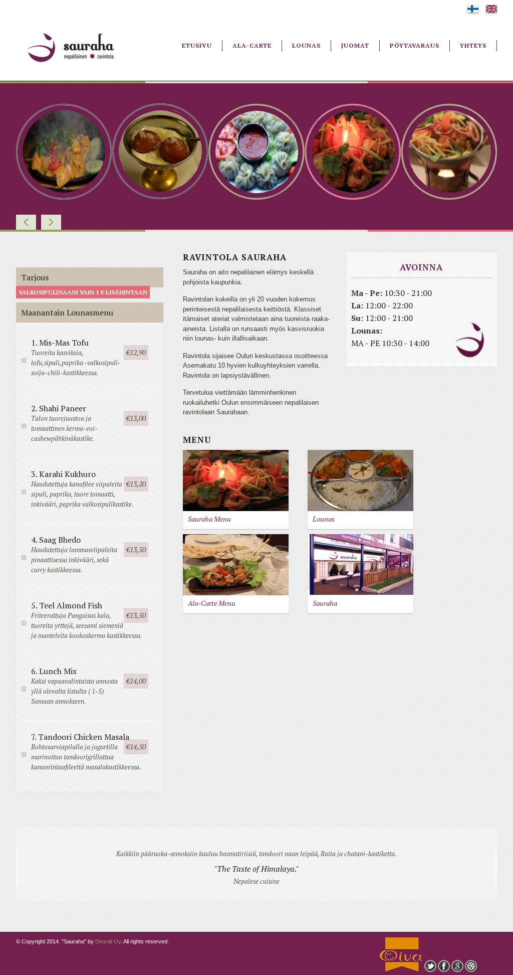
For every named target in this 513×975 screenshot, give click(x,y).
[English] (491, 10)
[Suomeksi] (472, 10)
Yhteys (473, 45)
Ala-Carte (252, 45)
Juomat (355, 45)
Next (51, 222)
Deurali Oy (108, 941)
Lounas (306, 45)
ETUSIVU (197, 45)
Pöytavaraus (414, 45)
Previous (26, 222)
